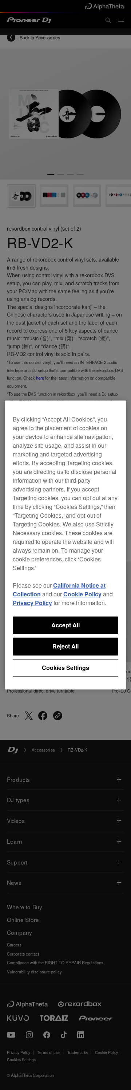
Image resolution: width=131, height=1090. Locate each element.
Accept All (65, 625)
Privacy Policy (32, 603)
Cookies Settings (65, 667)
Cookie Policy (82, 594)
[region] (66, 544)
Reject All (65, 646)
